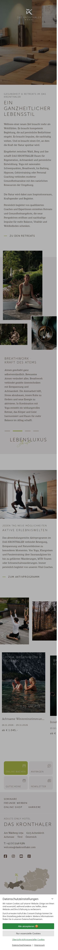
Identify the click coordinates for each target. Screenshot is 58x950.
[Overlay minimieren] (52, 898)
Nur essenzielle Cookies (28, 933)
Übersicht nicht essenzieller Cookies (28, 939)
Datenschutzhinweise (21, 945)
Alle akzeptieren (26, 926)
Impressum (39, 945)
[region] (28, 911)
